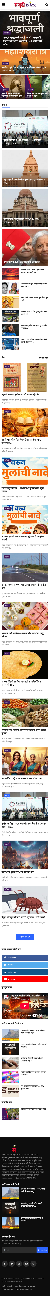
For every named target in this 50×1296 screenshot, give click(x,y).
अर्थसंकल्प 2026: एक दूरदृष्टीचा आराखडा (22, 262)
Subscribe (42, 1250)
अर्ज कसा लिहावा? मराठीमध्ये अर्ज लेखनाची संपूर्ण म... (32, 1059)
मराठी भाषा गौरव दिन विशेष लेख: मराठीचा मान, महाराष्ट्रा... (21, 441)
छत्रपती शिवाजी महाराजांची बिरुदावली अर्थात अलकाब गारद (12, 94)
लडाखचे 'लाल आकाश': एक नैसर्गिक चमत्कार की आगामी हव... (32, 271)
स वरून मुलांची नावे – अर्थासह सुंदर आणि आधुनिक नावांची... (23, 538)
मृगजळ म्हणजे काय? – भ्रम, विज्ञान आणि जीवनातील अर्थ (24, 586)
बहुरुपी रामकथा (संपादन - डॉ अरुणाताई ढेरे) (20, 394)
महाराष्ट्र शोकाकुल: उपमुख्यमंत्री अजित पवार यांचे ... (34, 284)
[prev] (3, 30)
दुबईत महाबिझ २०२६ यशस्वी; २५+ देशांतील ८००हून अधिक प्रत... (24, 825)
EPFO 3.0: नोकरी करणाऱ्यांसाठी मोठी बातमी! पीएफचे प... (34, 340)
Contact (31, 1286)
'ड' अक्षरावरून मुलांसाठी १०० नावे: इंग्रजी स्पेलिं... (32, 1087)
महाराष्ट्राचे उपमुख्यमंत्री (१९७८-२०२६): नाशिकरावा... (21, 221)
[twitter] (12, 1264)
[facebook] (5, 1264)
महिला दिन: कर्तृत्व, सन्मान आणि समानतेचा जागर (22, 778)
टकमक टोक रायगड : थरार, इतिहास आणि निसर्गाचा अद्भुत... (33, 1031)
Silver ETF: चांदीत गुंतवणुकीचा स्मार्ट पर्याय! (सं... (34, 312)
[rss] (33, 1264)
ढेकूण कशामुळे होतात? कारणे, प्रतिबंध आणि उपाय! (23, 917)
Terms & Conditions (24, 1289)
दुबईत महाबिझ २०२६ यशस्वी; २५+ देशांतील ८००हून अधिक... (22, 142)
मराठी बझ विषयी (7, 1286)
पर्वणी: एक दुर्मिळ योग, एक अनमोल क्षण (18, 872)
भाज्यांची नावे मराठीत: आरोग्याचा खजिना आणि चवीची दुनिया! (24, 731)
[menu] (3, 5)
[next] (46, 30)
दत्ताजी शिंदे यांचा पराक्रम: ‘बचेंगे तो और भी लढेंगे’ (37, 94)
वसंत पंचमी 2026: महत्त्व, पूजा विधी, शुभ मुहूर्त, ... (34, 298)
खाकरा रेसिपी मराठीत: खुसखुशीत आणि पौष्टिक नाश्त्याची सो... (21, 683)
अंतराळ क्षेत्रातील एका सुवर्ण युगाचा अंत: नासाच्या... (34, 326)
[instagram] (19, 1264)
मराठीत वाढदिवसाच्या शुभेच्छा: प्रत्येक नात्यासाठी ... (33, 1073)
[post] (25, 30)
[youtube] (26, 1264)
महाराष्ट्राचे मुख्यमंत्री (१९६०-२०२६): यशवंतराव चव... (24, 181)
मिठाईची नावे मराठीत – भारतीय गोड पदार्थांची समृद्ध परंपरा (23, 635)
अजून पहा (23, 937)
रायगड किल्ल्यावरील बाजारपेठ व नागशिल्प (32, 1219)
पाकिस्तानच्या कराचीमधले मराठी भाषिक (33, 1109)
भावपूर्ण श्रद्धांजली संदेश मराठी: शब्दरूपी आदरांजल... (34, 1045)
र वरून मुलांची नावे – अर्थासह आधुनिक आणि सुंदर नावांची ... (23, 490)
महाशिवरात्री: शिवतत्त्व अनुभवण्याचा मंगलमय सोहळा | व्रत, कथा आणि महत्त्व (24, 68)
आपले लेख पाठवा (20, 1286)
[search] (46, 5)
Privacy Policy (7, 1289)
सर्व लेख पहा (43, 358)
